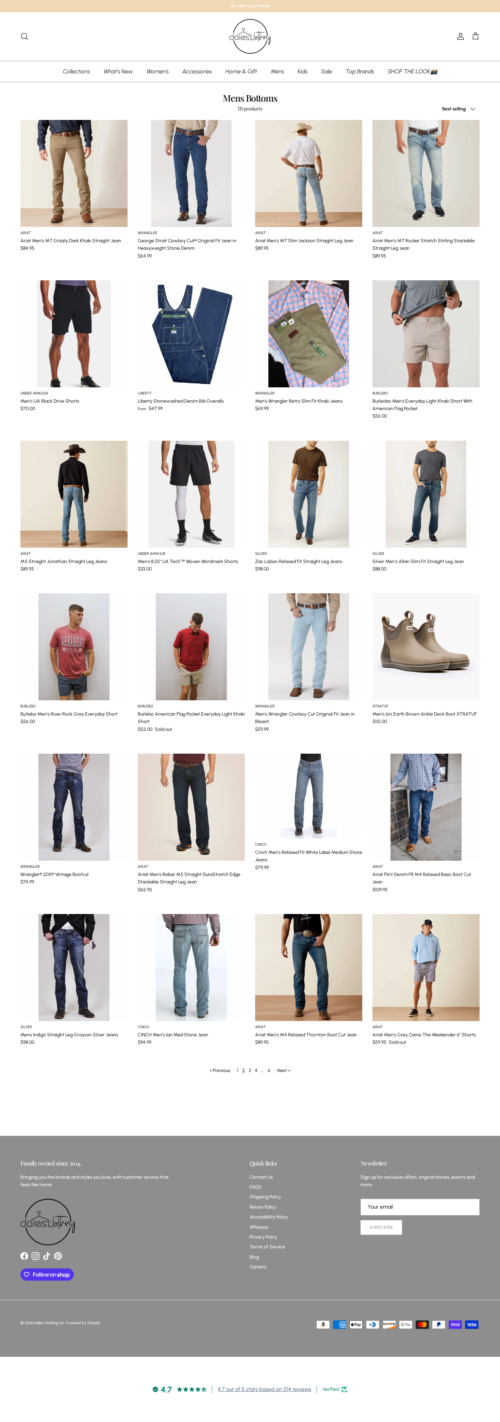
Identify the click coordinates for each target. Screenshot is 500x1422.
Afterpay (259, 1227)
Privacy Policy (263, 1237)
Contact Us (261, 1177)
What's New (118, 71)
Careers (258, 1267)
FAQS (256, 1187)
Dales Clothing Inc (49, 1323)
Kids (302, 71)
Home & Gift (241, 71)
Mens (277, 71)
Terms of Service (267, 1247)
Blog (254, 1257)
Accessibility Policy (269, 1217)
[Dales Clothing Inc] (250, 36)
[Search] (24, 36)
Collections (76, 71)
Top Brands (360, 71)
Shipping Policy (265, 1197)
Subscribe (381, 1227)
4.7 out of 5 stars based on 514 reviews (264, 1389)
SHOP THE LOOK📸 (412, 71)
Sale (326, 71)
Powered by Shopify (83, 1323)
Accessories (197, 71)
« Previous (220, 1070)
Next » (284, 1070)
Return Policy (263, 1207)
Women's (158, 71)
